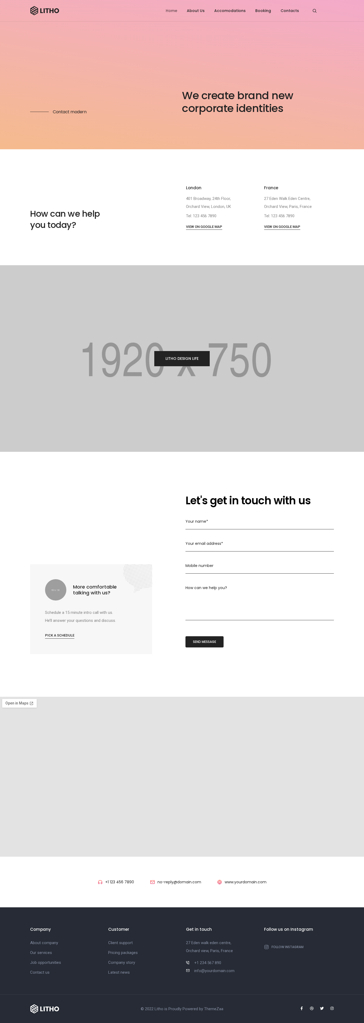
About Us (196, 10)
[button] (204, 227)
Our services (41, 952)
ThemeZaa (213, 1008)
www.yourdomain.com (245, 882)
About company (44, 942)
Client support (120, 942)
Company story (121, 962)
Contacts (290, 10)
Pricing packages (123, 952)
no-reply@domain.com (179, 882)
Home (171, 10)
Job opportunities (45, 962)
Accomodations (230, 10)
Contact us (40, 972)
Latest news (119, 972)
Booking (263, 10)
